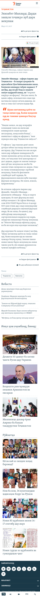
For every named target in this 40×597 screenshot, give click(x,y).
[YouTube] (19, 594)
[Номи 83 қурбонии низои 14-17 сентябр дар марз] (20, 508)
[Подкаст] (3, 574)
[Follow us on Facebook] (8, 569)
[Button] (30, 31)
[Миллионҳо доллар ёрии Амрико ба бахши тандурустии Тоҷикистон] (20, 407)
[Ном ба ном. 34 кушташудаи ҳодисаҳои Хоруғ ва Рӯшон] (20, 478)
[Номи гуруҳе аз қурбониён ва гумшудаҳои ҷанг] (20, 538)
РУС (26, 594)
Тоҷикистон (7, 10)
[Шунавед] (10, 594)
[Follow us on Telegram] (29, 569)
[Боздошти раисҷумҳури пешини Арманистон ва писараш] (20, 374)
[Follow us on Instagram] (19, 569)
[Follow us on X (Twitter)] (24, 569)
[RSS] (34, 569)
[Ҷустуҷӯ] (35, 594)
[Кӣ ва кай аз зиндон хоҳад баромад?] (20, 448)
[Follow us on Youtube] (14, 569)
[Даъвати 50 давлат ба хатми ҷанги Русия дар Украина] (20, 344)
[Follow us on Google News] (3, 569)
